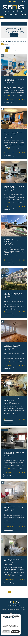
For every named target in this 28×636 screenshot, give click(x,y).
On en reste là (15, 615)
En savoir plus (8, 102)
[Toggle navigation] (2, 17)
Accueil (2, 20)
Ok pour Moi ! (15, 631)
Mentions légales (10, 609)
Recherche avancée (6, 23)
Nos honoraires (16, 609)
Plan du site (4, 609)
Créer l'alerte (14, 34)
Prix (8, 47)
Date (12, 47)
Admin (24, 609)
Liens (21, 609)
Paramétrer (6, 631)
